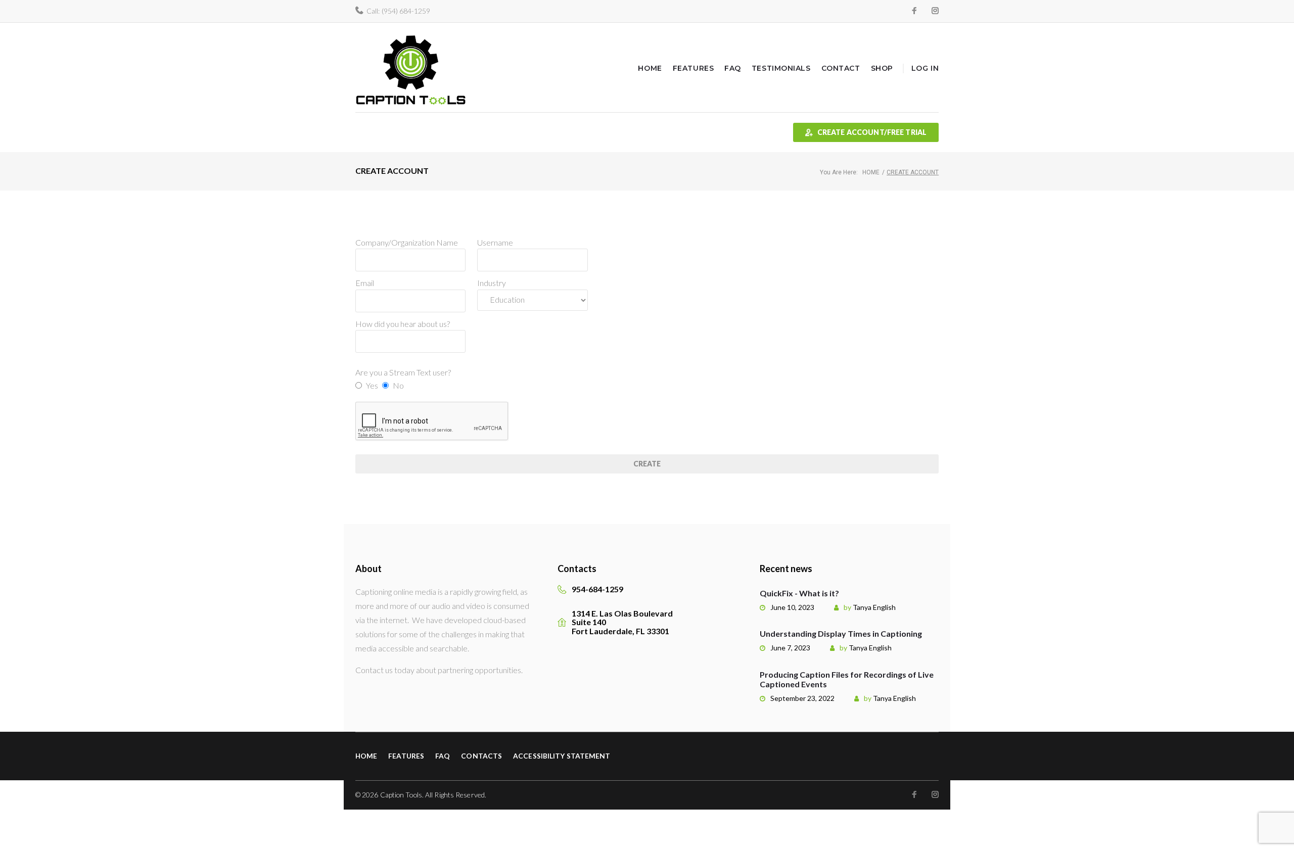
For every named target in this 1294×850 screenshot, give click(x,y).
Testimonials (781, 68)
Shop (882, 68)
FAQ (732, 68)
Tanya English (874, 607)
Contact (840, 68)
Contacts (481, 755)
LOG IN (925, 68)
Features (693, 68)
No (398, 385)
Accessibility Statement (561, 755)
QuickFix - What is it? (799, 593)
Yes (372, 385)
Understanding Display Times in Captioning (841, 633)
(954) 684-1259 (406, 11)
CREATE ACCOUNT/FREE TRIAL (872, 132)
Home (650, 68)
